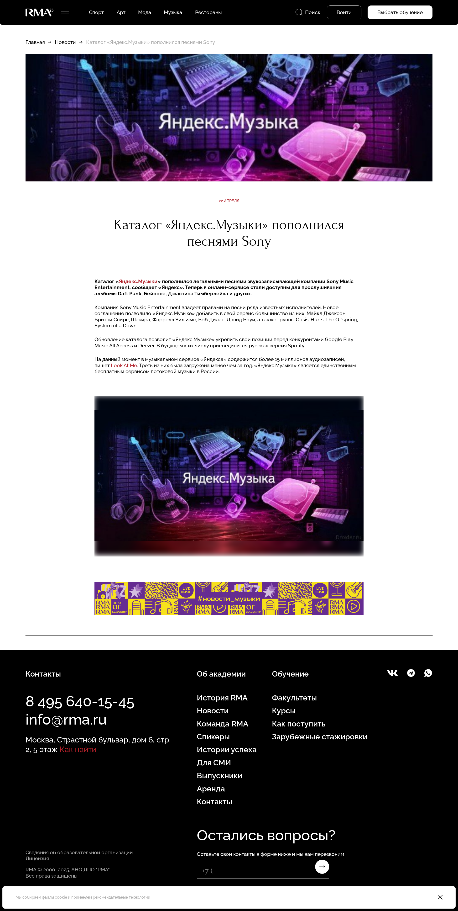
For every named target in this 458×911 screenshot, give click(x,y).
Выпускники (219, 775)
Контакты (214, 801)
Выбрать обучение (400, 12)
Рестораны (208, 12)
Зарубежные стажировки (319, 736)
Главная (35, 42)
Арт (121, 12)
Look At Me (124, 365)
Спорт (96, 12)
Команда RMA (222, 723)
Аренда (211, 788)
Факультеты (294, 697)
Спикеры (213, 736)
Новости (65, 42)
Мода (144, 12)
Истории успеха (227, 749)
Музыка (173, 12)
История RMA (222, 697)
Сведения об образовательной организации (79, 852)
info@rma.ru (66, 719)
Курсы (284, 710)
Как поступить (298, 723)
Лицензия (37, 858)
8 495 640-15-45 (80, 701)
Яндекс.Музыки (138, 281)
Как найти (78, 749)
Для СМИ (214, 762)
